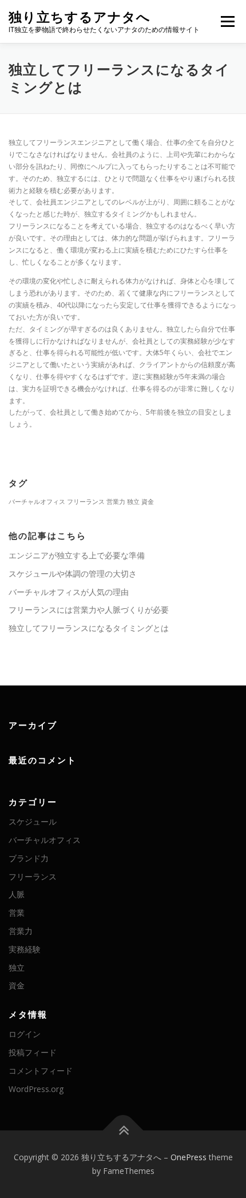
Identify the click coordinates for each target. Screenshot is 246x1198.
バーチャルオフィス (37, 502)
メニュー (227, 21)
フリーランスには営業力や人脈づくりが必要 (89, 609)
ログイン (25, 1033)
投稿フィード (33, 1052)
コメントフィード (41, 1070)
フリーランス (86, 502)
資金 (147, 502)
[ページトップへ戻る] (123, 1130)
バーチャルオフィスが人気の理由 (69, 591)
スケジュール (33, 821)
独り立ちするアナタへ (79, 17)
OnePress (188, 1157)
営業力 (115, 502)
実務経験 (25, 949)
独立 (133, 502)
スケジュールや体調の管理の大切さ (73, 573)
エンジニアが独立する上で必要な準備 (77, 555)
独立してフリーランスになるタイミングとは (89, 627)
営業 (17, 912)
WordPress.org (36, 1088)
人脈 (17, 894)
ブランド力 (29, 858)
